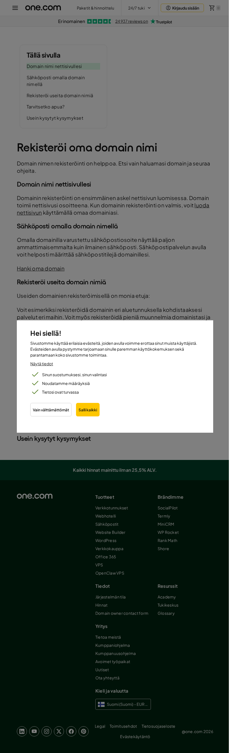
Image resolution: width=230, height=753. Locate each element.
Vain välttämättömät (51, 409)
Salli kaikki (88, 409)
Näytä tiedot (41, 363)
